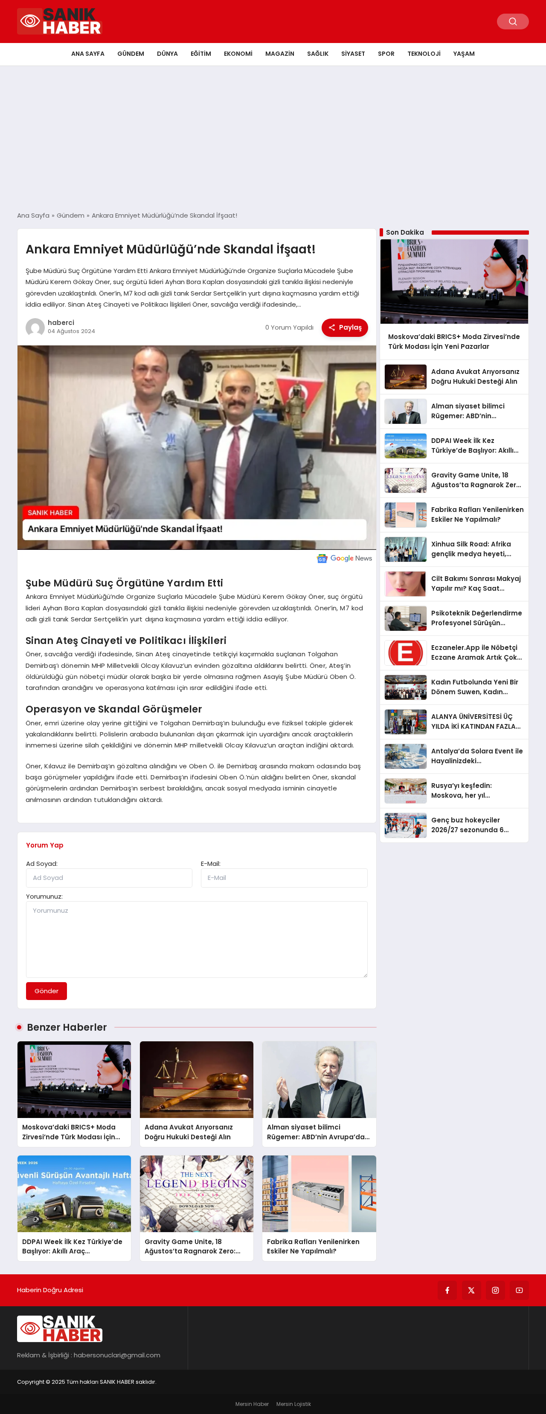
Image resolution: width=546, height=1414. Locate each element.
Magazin (279, 53)
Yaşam (464, 53)
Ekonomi (238, 53)
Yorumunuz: (44, 896)
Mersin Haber (252, 1404)
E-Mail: (211, 863)
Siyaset (353, 53)
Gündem (130, 53)
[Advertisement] (273, 138)
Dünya (167, 53)
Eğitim (201, 53)
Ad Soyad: (42, 863)
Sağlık (317, 53)
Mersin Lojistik (293, 1404)
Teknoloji (424, 53)
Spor (386, 53)
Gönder (46, 990)
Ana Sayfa (88, 53)
